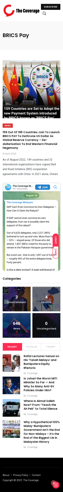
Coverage (32, 373)
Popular (31, 347)
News (8, 126)
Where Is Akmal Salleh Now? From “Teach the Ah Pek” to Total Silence (40, 405)
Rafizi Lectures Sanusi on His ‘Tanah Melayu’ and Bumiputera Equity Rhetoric (41, 362)
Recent (12, 347)
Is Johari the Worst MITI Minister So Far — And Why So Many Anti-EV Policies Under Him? (40, 384)
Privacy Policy (20, 475)
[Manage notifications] (53, 483)
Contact (36, 475)
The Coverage (31, 480)
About (6, 475)
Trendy (50, 347)
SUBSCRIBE (50, 7)
